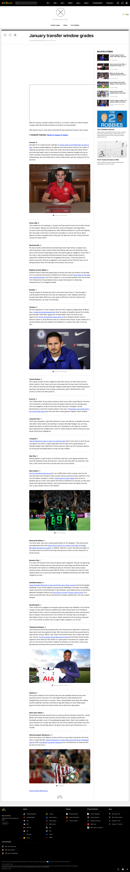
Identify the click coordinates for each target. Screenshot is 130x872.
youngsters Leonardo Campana (50, 742)
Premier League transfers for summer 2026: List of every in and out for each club (118, 101)
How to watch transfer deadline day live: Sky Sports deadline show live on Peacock (118, 92)
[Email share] (15, 35)
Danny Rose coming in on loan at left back (63, 545)
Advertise (4, 861)
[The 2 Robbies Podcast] (112, 119)
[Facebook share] (5, 35)
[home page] (7, 3)
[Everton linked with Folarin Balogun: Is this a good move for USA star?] (103, 85)
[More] (117, 3)
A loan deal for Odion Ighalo (65, 478)
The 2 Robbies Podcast (105, 129)
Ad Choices (36, 861)
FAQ (20, 861)
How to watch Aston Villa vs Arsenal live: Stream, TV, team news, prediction (118, 64)
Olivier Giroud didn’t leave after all (50, 317)
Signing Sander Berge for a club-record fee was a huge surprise (52, 585)
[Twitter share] (10, 35)
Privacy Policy (43, 861)
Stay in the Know (6, 815)
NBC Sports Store (25, 861)
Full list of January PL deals (57, 135)
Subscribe (5, 823)
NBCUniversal (10, 864)
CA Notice (60, 861)
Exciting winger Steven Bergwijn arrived (53, 637)
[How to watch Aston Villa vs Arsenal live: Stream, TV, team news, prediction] (103, 66)
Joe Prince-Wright (34, 40)
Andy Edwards (121, 104)
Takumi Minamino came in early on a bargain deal (47, 441)
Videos (65, 25)
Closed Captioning (14, 861)
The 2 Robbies (75, 25)
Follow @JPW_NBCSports (38, 791)
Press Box (31, 861)
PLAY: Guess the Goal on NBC (108, 160)
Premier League (55, 25)
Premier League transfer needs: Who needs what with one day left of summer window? (118, 55)
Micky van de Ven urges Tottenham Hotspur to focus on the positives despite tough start (118, 73)
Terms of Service (66, 861)
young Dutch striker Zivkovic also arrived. (68, 592)
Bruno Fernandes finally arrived (40, 473)
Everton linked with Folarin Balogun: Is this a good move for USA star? (118, 83)
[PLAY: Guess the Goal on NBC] (112, 149)
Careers (8, 861)
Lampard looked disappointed (44, 312)
